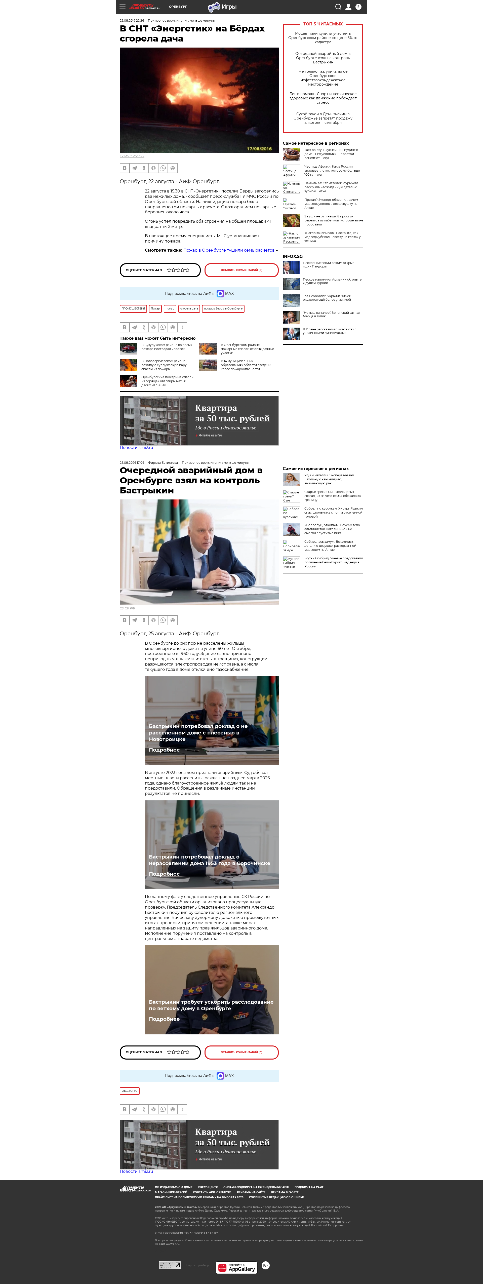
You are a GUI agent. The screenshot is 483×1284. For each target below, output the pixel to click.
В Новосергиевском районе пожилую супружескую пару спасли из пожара (164, 365)
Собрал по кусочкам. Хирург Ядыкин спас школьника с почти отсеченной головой (333, 512)
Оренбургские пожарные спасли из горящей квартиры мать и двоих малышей (167, 381)
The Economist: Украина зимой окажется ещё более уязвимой (327, 297)
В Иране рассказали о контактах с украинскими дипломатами (329, 331)
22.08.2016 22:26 (132, 20)
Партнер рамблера (198, 1265)
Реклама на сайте (251, 1192)
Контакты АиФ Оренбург (212, 1192)
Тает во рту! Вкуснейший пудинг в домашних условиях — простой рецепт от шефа (331, 154)
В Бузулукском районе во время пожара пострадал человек (166, 347)
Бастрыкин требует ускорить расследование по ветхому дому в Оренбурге (211, 1005)
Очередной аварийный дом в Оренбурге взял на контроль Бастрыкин (323, 58)
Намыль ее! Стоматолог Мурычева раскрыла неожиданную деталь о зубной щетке (331, 187)
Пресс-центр (208, 1187)
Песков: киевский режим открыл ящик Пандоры (328, 264)
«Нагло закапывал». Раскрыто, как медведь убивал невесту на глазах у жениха (332, 237)
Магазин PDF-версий (171, 1192)
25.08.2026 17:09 (132, 462)
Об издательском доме (173, 1187)
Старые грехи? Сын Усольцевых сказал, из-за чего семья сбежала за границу (332, 496)
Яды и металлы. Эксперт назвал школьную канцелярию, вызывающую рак (329, 479)
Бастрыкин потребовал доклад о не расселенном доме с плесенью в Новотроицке (198, 732)
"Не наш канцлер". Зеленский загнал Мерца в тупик (331, 314)
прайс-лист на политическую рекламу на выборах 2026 (199, 1197)
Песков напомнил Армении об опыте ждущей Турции (332, 281)
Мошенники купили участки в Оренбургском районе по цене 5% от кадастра (323, 37)
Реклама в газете (285, 1192)
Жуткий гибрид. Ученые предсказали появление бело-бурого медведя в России (333, 562)
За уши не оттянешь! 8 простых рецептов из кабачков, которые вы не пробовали (333, 220)
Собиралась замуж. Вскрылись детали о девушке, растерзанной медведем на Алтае (330, 546)
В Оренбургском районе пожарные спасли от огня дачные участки (247, 349)
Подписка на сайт (309, 1187)
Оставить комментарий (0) (241, 270)
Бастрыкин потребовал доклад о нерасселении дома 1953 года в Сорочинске (209, 860)
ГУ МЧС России (132, 156)
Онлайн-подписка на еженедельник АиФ (256, 1187)
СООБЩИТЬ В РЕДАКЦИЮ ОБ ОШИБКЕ (276, 1197)
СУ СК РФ (127, 608)
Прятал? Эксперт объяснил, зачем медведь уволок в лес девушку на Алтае (331, 204)
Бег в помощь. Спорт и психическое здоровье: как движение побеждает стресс (323, 98)
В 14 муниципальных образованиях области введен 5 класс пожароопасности (246, 365)
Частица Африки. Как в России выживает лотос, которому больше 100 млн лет (332, 170)
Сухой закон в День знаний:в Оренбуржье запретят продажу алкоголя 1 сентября (323, 118)
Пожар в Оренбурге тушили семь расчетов (229, 250)
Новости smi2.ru (136, 447)
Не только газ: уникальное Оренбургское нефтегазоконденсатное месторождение (323, 78)
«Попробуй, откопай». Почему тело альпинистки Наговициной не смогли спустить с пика (332, 529)
